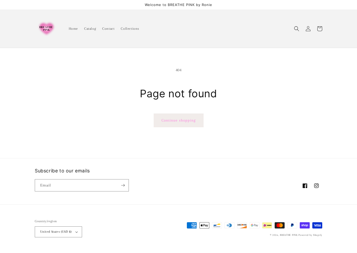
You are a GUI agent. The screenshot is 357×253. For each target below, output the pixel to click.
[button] (296, 28)
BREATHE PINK (289, 234)
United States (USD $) (56, 231)
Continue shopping (179, 120)
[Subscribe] (123, 185)
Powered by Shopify (310, 234)
